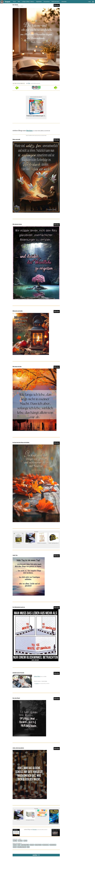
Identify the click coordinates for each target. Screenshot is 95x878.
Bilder (28, 1)
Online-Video (37, 676)
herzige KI (32, 844)
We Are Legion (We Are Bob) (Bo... (54, 547)
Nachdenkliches (53, 844)
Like (13, 83)
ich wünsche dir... (46, 844)
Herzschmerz (47, 1)
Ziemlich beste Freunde (18, 672)
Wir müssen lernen (17, 224)
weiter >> (36, 855)
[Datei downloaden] (36, 177)
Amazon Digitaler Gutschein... (18, 816)
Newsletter (64, 1)
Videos (31, 1)
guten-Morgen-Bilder (25, 844)
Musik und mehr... (56, 1)
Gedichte (14, 844)
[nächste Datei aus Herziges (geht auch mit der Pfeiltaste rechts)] (55, 89)
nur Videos (20, 840)
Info (24, 83)
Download (18, 83)
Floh (29, 83)
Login (89, 1)
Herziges (29, 130)
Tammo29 (36, 683)
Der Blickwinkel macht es (19, 607)
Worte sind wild (16, 139)
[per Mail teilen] (36, 87)
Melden (22, 83)
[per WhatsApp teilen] (39, 87)
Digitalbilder (39, 1)
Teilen (15, 83)
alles (19, 1)
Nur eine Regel (16, 698)
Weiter (56, 5)
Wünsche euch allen (18, 311)
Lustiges (24, 1)
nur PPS (25, 840)
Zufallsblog (15, 829)
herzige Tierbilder (44, 681)
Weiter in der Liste (55, 829)
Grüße (19, 844)
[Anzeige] (36, 113)
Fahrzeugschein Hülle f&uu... (36, 116)
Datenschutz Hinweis (36, 89)
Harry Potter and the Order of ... (42, 547)
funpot (7, 2)
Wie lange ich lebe (17, 366)
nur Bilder (15, 840)
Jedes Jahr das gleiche (18, 748)
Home (14, 1)
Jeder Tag (15, 555)
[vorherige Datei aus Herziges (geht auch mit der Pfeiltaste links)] (16, 89)
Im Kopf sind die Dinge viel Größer (21, 442)
